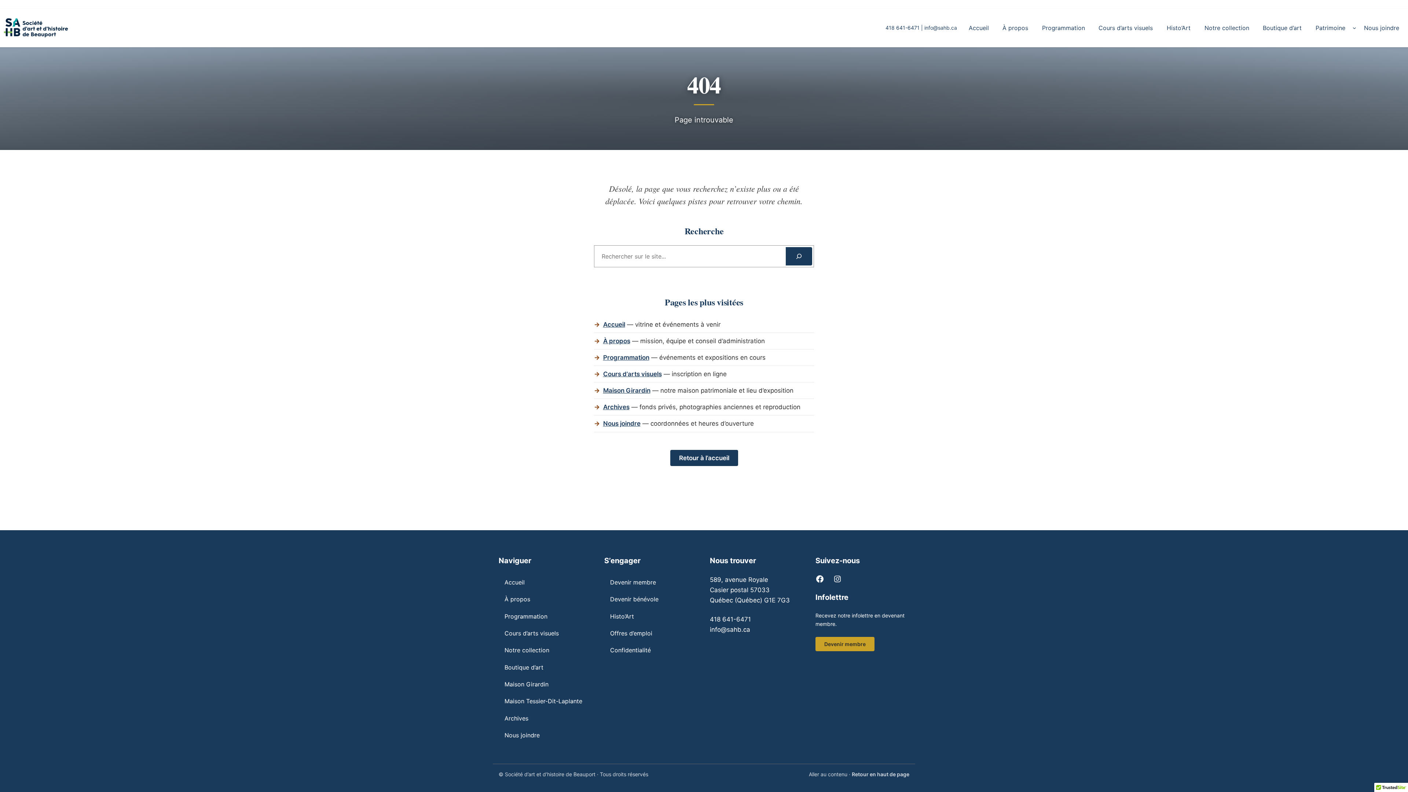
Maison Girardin (626, 390)
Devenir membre (845, 644)
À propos (616, 341)
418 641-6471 (730, 619)
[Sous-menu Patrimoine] (1354, 28)
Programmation (626, 357)
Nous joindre (622, 423)
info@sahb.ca (940, 28)
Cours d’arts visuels (632, 374)
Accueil (614, 324)
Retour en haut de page (880, 774)
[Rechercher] (799, 256)
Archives (616, 407)
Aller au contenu (828, 774)
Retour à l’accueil (704, 458)
